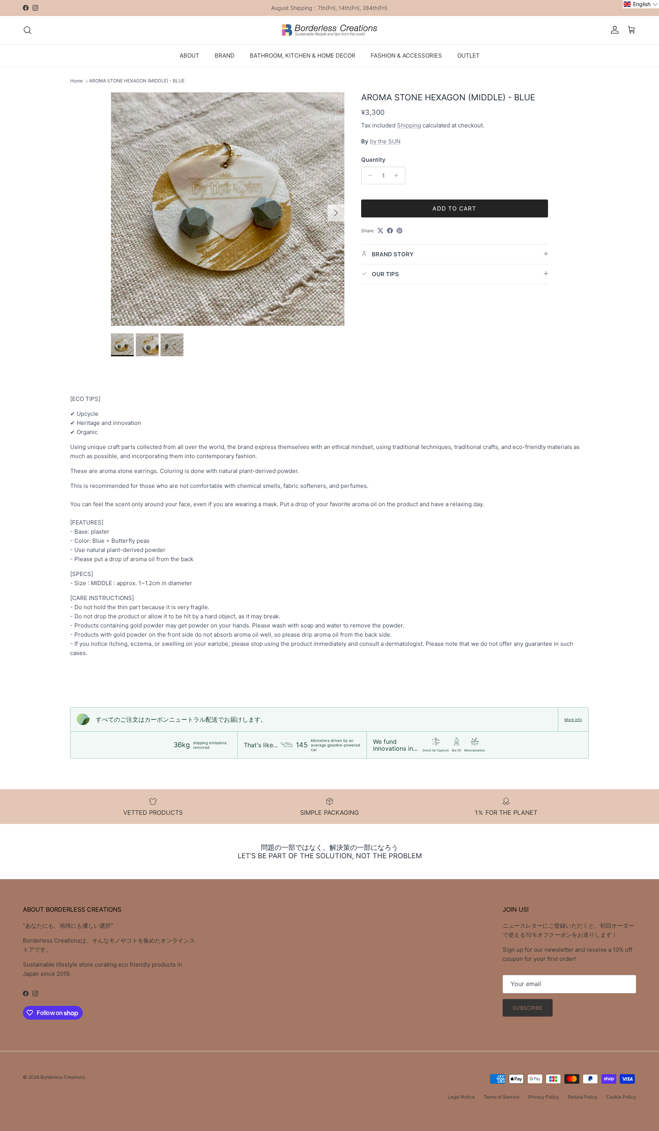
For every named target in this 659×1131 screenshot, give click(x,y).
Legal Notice (461, 1097)
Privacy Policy (543, 1097)
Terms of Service (501, 1097)
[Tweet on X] (380, 230)
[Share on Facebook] (390, 230)
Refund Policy (583, 1097)
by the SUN (385, 141)
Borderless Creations (62, 1077)
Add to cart (454, 208)
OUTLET (468, 55)
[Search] (27, 30)
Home (76, 81)
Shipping (409, 125)
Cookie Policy (621, 1097)
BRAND (225, 55)
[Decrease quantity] (368, 175)
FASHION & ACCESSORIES (406, 55)
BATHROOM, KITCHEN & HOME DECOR (302, 55)
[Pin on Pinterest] (399, 230)
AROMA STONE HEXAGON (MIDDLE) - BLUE (137, 81)
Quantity (373, 159)
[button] (641, 4)
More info (573, 719)
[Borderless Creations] (329, 30)
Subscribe (528, 1008)
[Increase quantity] (398, 175)
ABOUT (189, 55)
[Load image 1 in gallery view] (227, 209)
